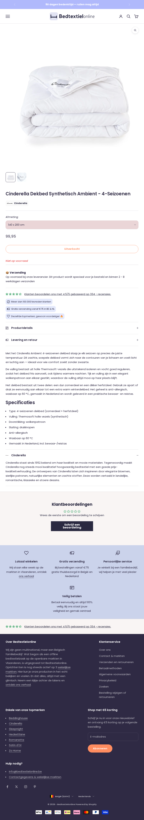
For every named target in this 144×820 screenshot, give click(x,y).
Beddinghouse (18, 718)
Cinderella (15, 723)
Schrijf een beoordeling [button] (72, 526)
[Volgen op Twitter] (16, 786)
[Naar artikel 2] (22, 177)
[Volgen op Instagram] (25, 786)
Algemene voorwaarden (115, 674)
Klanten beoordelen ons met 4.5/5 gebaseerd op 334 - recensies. (67, 294)
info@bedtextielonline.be (25, 771)
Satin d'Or (15, 745)
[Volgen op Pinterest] (35, 786)
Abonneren (100, 748)
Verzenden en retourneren (116, 662)
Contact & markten (112, 656)
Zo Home (15, 750)
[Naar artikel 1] (10, 177)
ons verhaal (26, 576)
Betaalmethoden (110, 668)
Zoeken (104, 686)
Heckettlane (17, 734)
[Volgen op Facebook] (7, 786)
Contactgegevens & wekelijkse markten (35, 777)
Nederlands (84, 796)
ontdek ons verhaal (18, 684)
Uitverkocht (72, 249)
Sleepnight (16, 729)
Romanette (16, 740)
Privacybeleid (107, 680)
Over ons (105, 650)
